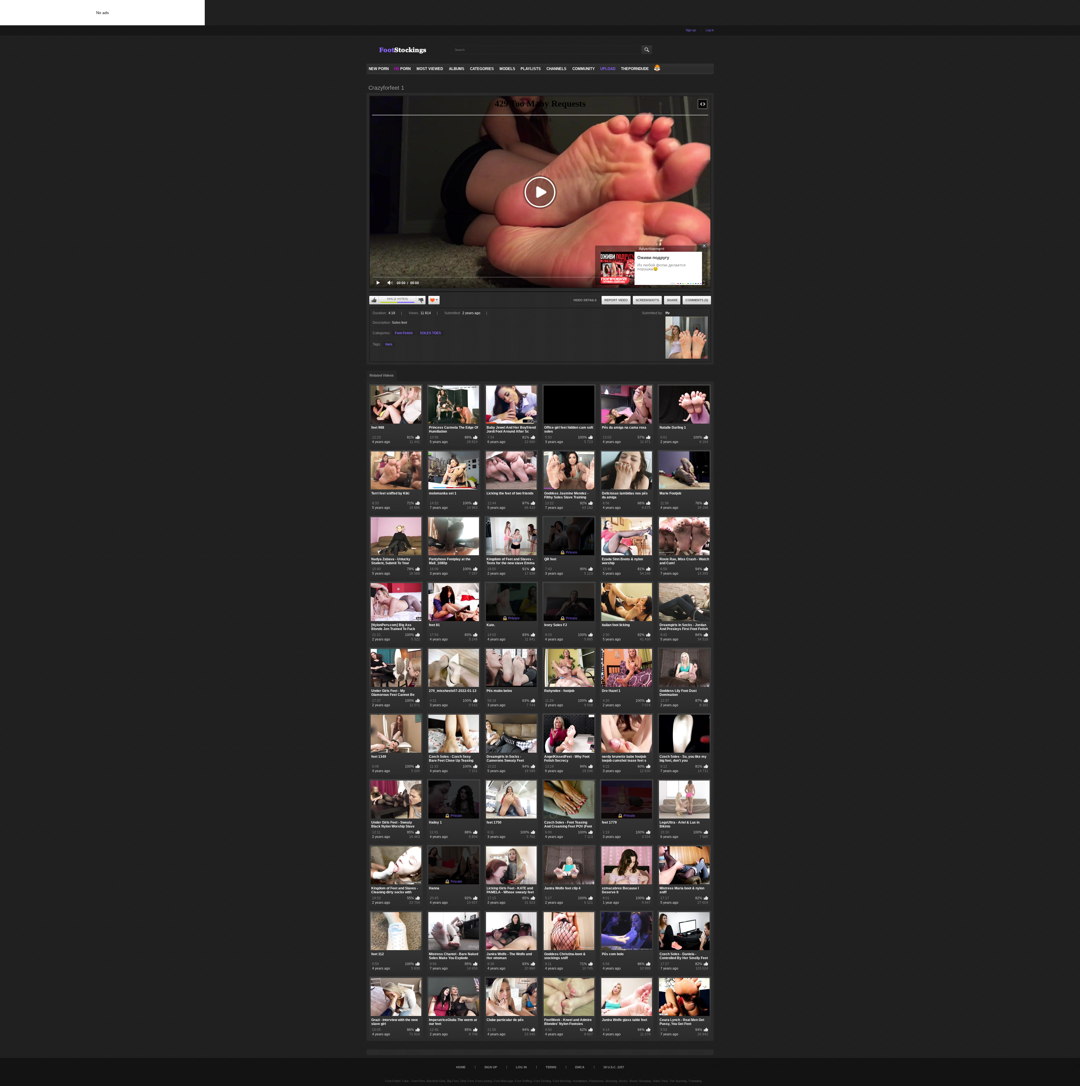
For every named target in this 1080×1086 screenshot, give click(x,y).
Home (460, 1067)
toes (388, 344)
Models (507, 69)
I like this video (374, 300)
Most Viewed (430, 69)
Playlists (531, 69)
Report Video (616, 300)
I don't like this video (421, 300)
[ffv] (686, 337)
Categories (482, 69)
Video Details (585, 300)
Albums (456, 69)
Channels (556, 69)
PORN (402, 69)
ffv (667, 313)
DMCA (579, 1067)
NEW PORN (379, 69)
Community (583, 69)
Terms (551, 1067)
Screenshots (647, 300)
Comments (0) (696, 300)
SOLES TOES (430, 333)
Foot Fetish (404, 333)
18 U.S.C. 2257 (613, 1067)
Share (672, 300)
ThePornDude (635, 69)
